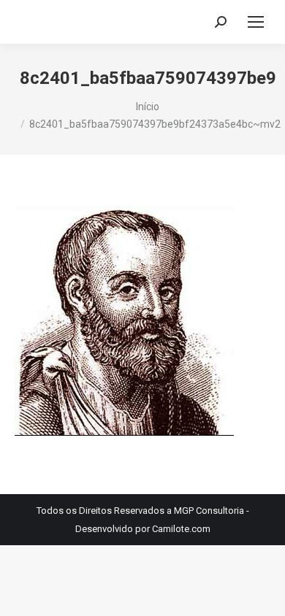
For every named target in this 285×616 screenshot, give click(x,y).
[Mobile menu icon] (255, 21)
